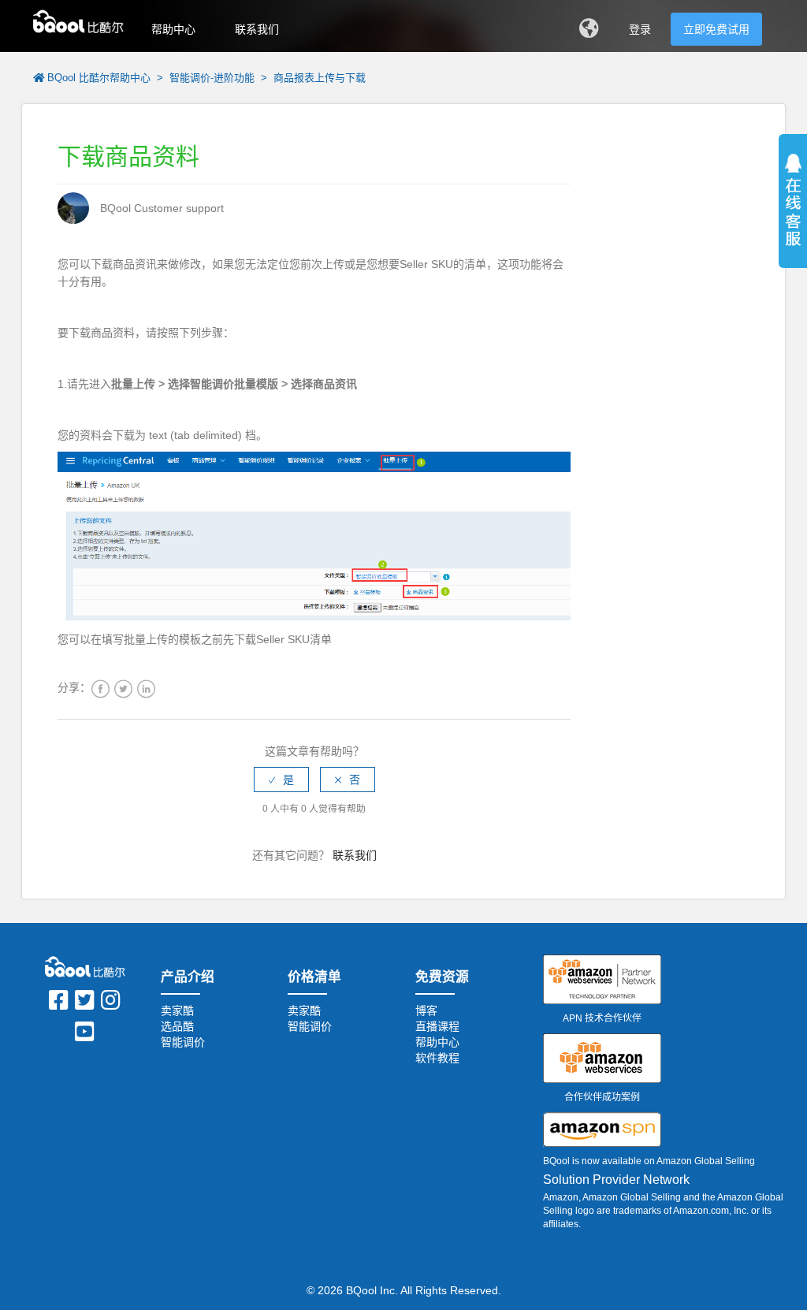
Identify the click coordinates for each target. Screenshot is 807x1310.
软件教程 (437, 1057)
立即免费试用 (716, 29)
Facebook (100, 689)
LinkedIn (146, 689)
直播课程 (437, 1026)
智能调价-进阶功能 (212, 78)
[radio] (281, 779)
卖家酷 (177, 1010)
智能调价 (183, 1042)
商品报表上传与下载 (319, 78)
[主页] (78, 19)
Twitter (123, 689)
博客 (426, 1010)
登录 (640, 29)
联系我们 (257, 29)
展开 (793, 221)
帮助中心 (173, 29)
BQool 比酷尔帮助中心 (99, 78)
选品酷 (177, 1026)
